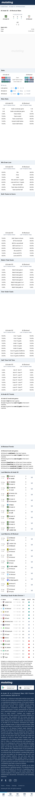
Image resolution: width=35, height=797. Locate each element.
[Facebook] (3, 780)
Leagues (17, 795)
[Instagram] (11, 780)
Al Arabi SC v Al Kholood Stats (17, 6)
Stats (3, 795)
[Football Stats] (7, 2)
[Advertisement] (17, 51)
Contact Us (21, 785)
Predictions (10, 795)
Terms (2, 785)
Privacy (8, 785)
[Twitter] (7, 780)
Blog (25, 795)
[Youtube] (16, 780)
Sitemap (14, 785)
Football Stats (4, 6)
